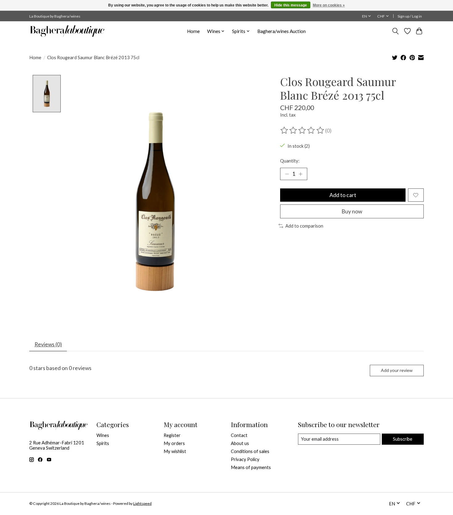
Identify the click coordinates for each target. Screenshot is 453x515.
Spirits (102, 443)
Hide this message (290, 5)
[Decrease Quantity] (287, 174)
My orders (174, 443)
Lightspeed (142, 503)
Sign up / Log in (410, 16)
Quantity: (290, 160)
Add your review (397, 370)
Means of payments (251, 467)
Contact (239, 435)
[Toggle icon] (395, 31)
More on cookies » (329, 5)
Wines (102, 435)
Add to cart (342, 195)
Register (172, 435)
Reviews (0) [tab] (48, 344)
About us (240, 443)
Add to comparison (304, 226)
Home (193, 31)
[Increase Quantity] (300, 174)
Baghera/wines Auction (281, 31)
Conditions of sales (250, 451)
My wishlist (175, 451)
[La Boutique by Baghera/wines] (67, 31)
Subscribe (402, 439)
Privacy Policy (245, 459)
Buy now (351, 211)
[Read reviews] (302, 130)
